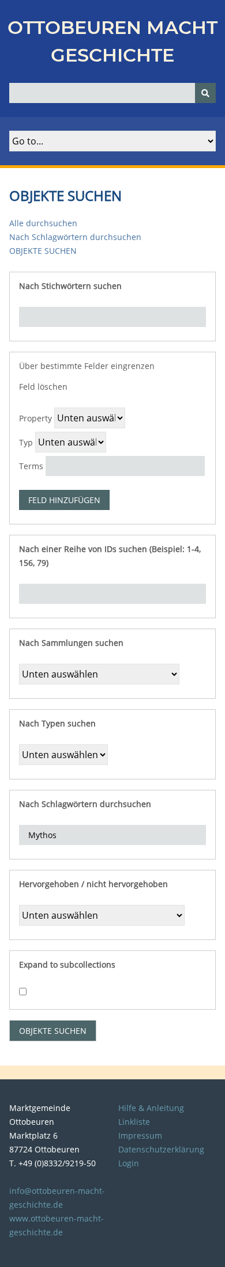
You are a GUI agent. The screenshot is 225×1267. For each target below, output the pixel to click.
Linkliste (134, 1121)
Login (128, 1163)
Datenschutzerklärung (161, 1149)
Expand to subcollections (67, 964)
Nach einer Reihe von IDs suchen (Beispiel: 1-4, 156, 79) (110, 555)
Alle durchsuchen (43, 223)
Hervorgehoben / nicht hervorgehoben (93, 883)
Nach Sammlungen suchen (71, 642)
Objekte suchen (43, 250)
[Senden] (205, 93)
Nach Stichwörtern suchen (70, 285)
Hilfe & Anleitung (151, 1107)
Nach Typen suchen (57, 723)
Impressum (140, 1135)
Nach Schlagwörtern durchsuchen (75, 236)
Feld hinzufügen (64, 499)
